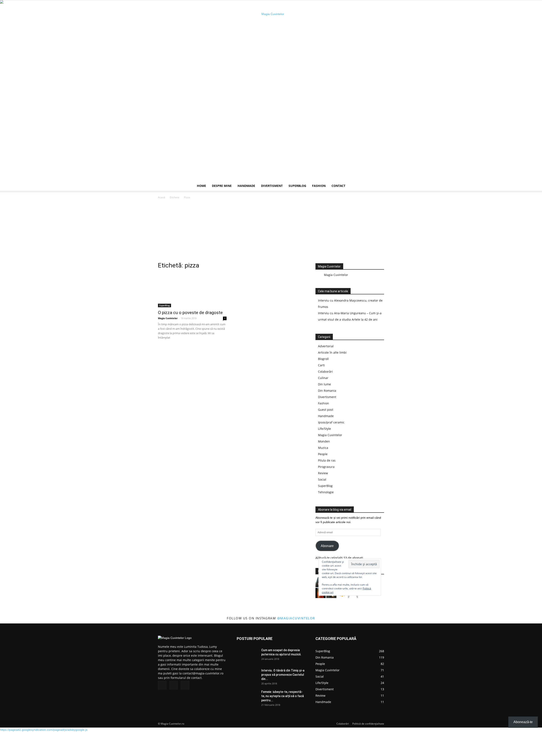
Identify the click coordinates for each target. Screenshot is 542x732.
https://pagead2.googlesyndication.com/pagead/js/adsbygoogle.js (43, 729)
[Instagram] (173, 685)
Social (322, 479)
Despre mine (222, 186)
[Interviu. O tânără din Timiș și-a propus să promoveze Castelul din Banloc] (247, 675)
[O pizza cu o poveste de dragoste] (192, 290)
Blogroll (323, 359)
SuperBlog (297, 186)
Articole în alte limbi (332, 352)
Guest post (325, 410)
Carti (321, 365)
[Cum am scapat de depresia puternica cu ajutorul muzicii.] (247, 655)
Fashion (319, 186)
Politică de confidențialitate (368, 723)
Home (201, 186)
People (323, 454)
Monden (324, 441)
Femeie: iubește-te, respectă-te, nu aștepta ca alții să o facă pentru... (282, 696)
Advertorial (326, 346)
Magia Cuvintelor (168, 318)
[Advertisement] (271, 231)
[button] (379, 186)
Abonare (327, 546)
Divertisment (272, 186)
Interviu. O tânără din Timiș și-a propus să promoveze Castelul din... (282, 675)
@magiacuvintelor (296, 618)
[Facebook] (162, 685)
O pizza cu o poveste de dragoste (190, 312)
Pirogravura (326, 467)
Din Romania (327, 391)
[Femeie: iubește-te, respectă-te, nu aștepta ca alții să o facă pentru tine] (247, 697)
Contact (338, 186)
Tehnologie (326, 492)
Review (323, 473)
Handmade (246, 186)
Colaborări (325, 371)
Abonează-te (523, 722)
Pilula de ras (327, 460)
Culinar (323, 378)
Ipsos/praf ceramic (331, 422)
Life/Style (324, 429)
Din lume (324, 384)
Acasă (161, 197)
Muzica (323, 448)
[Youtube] (185, 685)
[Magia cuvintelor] (271, 90)
